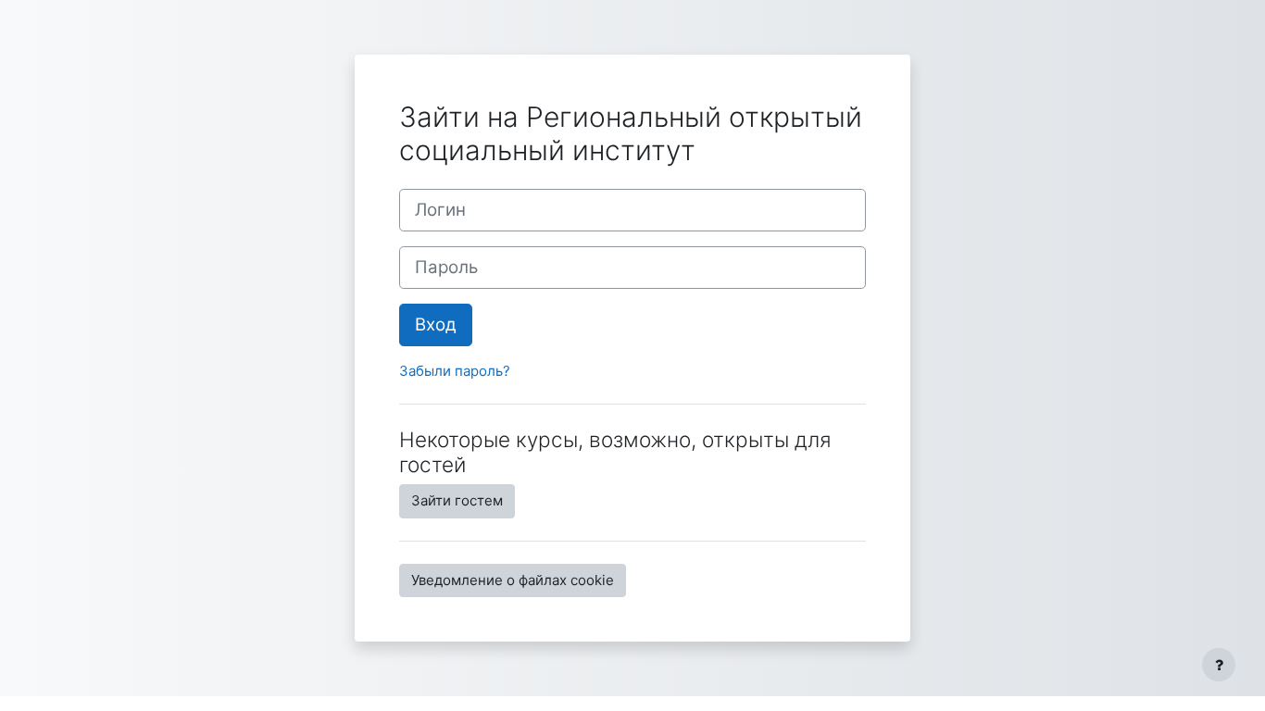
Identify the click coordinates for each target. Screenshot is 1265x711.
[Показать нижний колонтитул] (1218, 664)
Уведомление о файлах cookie (512, 580)
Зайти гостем (457, 500)
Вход (436, 324)
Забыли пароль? (454, 371)
